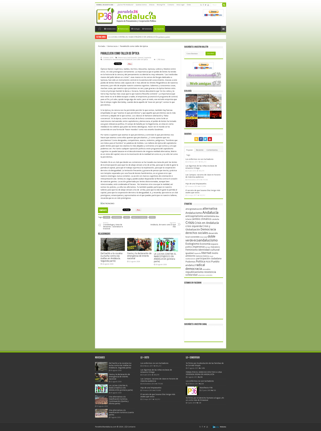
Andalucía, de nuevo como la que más (163, 225)
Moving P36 (161, 5)
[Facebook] (203, 4)
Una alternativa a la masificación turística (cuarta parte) (121, 412)
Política (200, 261)
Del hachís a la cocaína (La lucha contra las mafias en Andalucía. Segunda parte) (111, 257)
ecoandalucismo (205, 240)
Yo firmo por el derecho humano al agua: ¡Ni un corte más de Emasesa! (205, 399)
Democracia (124, 29)
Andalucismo (111, 29)
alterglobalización (193, 209)
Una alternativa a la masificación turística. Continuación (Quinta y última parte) (139, 37)
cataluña (215, 219)
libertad (206, 253)
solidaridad (191, 274)
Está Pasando (132, 58)
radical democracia (195, 267)
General (140, 58)
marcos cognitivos (140, 217)
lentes (127, 217)
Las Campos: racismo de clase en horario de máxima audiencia (203, 176)
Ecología (137, 29)
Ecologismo (192, 243)
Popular (189, 150)
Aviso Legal (180, 5)
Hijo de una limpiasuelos (195, 184)
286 (201, 377)
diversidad (203, 237)
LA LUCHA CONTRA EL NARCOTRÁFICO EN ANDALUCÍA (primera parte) (165, 258)
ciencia (106, 217)
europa (207, 247)
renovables (206, 269)
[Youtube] (208, 4)
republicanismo (194, 272)
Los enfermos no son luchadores (199, 159)
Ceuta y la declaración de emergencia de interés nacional (139, 256)
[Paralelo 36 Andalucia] (126, 16)
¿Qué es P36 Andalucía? (125, 5)
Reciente (199, 150)
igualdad (189, 253)
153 (214, 390)
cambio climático (201, 219)
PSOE (208, 262)
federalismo (215, 247)
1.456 (203, 368)
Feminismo (148, 29)
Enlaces (151, 5)
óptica (152, 217)
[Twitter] (206, 4)
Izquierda (160, 29)
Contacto (171, 5)
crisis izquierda (193, 226)
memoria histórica (202, 256)
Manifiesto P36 (206, 388)
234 (202, 384)
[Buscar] (224, 5)
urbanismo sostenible (205, 275)
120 (199, 403)
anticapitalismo (194, 216)
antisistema (209, 216)
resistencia (210, 272)
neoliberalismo (190, 259)
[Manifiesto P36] (192, 391)
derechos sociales (196, 233)
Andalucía (210, 212)
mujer (211, 256)
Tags (188, 155)
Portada (99, 28)
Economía (205, 243)
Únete (189, 5)
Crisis (189, 222)
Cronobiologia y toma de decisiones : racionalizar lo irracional (113, 226)
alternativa (210, 208)
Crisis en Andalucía (207, 223)
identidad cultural (209, 249)
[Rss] (201, 4)
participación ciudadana (208, 258)
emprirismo (117, 217)
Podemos (190, 261)
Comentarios (212, 150)
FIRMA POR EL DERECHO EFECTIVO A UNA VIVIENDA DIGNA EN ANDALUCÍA (204, 373)
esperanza (199, 246)
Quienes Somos (141, 5)
